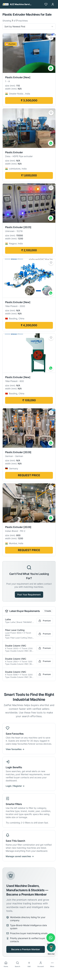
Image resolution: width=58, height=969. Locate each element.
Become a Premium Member (25, 949)
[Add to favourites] (51, 37)
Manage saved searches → (20, 856)
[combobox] (29, 26)
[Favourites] (46, 4)
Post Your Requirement (29, 594)
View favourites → (15, 749)
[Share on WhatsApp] (51, 68)
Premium (47, 620)
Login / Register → (15, 786)
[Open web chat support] (51, 947)
